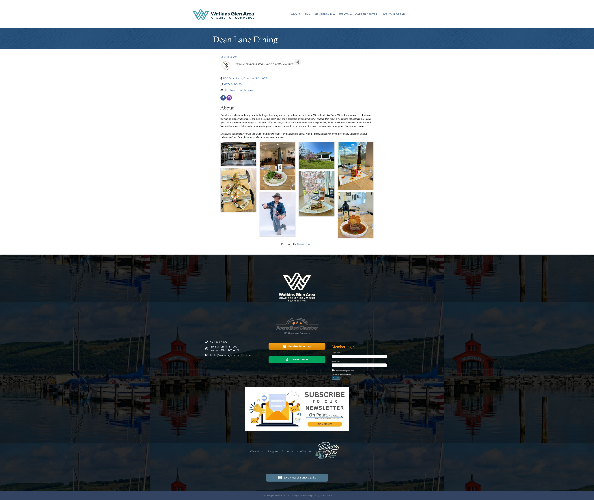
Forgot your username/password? (342, 374)
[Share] (297, 62)
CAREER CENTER (366, 14)
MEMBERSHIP (323, 14)
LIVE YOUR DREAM (393, 14)
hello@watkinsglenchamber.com (231, 355)
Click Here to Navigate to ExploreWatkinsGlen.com (281, 451)
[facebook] (223, 98)
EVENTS (343, 14)
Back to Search (228, 57)
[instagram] (229, 98)
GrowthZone (305, 244)
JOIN (307, 14)
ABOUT (295, 14)
